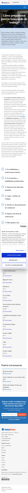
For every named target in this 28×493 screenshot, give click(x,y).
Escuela (3, 462)
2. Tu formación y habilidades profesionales (14, 179)
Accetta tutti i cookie (14, 255)
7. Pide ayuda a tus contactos (12, 223)
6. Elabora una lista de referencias (13, 215)
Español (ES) (16, 2)
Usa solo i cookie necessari (14, 265)
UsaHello (3, 452)
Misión (3, 447)
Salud (2, 457)
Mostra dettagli (20, 250)
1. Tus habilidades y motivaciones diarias (12, 170)
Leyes (2, 467)
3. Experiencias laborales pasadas (14, 188)
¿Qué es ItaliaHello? (6, 445)
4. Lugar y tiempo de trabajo (12, 197)
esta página (22, 116)
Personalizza (13, 260)
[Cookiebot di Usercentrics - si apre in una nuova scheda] (20, 226)
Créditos (3, 490)
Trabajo (3, 464)
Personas (3, 450)
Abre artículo (8, 373)
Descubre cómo (17, 474)
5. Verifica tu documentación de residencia (15, 206)
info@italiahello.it (5, 440)
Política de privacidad (6, 489)
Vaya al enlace (8, 275)
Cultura (3, 460)
